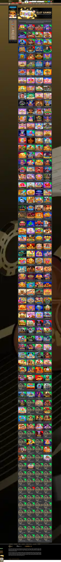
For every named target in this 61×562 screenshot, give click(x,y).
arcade (26, 3)
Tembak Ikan (43, 3)
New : (9, 4)
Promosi (51, 3)
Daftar (49, 1)
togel (33, 3)
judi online (29, 552)
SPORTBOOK (13, 3)
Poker (36, 3)
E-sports (17, 3)
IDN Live (23, 3)
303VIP (9, 548)
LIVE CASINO (30, 3)
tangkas (40, 3)
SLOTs (20, 3)
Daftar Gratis (13, 7)
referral (48, 3)
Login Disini (13, 9)
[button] (51, 1)
